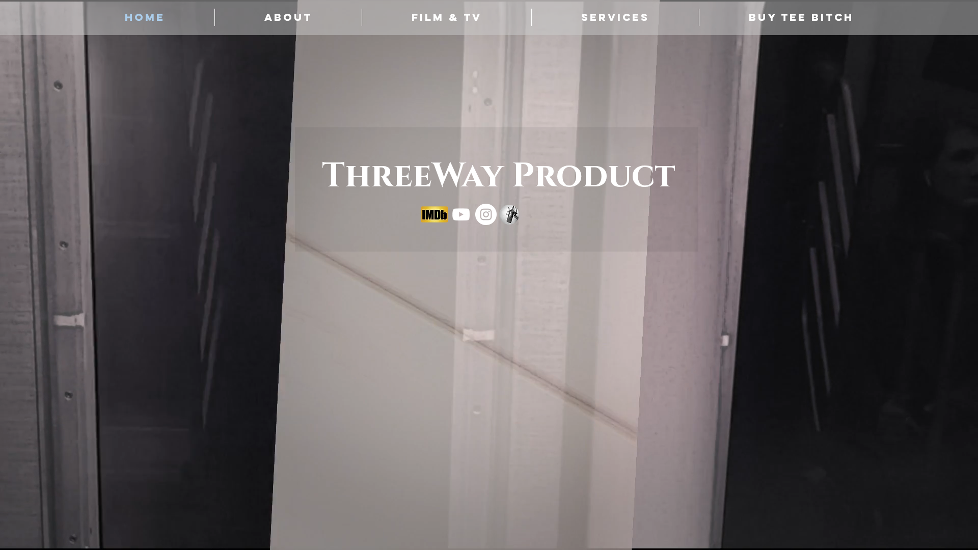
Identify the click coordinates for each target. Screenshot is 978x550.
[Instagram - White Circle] (486, 214)
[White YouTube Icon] (461, 214)
